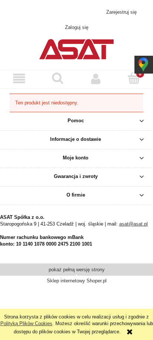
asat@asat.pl (80, 12)
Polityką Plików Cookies (26, 323)
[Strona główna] (76, 48)
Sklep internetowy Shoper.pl (77, 281)
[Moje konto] (95, 79)
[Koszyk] (134, 78)
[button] (19, 79)
